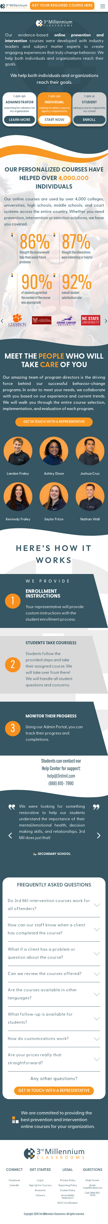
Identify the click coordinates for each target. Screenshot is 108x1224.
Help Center (92, 1180)
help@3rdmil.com (61, 776)
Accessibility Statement (67, 1196)
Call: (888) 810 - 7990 (93, 1194)
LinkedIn (14, 1185)
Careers (40, 1195)
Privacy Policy (67, 1180)
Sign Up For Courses (40, 1185)
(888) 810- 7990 (61, 783)
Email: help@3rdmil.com (92, 1186)
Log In (40, 1180)
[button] (2, 321)
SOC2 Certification (67, 1203)
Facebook (14, 1180)
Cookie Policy (67, 1190)
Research (40, 1190)
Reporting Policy (68, 1185)
